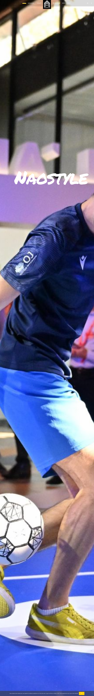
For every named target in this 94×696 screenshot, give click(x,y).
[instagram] (88, 3)
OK (81, 693)
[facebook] (91, 3)
